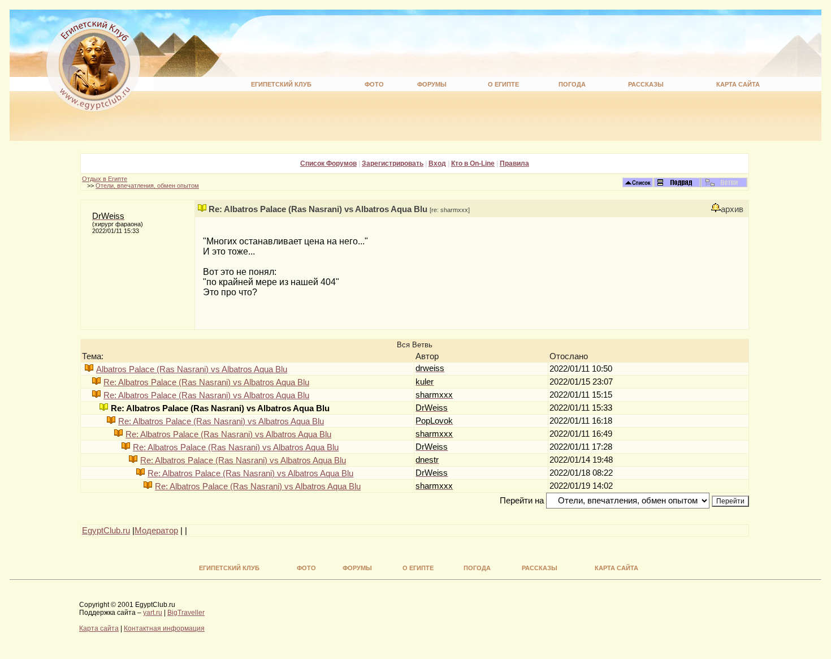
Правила (514, 163)
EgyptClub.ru (106, 530)
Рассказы (646, 84)
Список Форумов (328, 163)
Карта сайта (738, 84)
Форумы (432, 84)
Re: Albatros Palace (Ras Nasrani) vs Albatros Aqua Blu (206, 382)
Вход (437, 163)
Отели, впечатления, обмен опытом (147, 185)
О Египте (503, 84)
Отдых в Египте (104, 178)
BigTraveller (186, 613)
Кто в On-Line (473, 163)
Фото (374, 84)
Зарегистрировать (392, 163)
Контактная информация (164, 628)
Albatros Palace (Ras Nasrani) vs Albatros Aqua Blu (191, 369)
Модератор (156, 530)
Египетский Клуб (281, 84)
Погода (572, 84)
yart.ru (152, 613)
